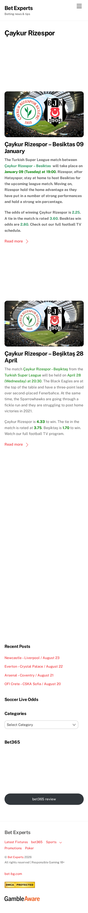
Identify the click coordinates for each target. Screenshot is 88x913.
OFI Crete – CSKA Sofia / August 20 (33, 684)
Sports (51, 842)
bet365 (36, 842)
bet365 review (44, 799)
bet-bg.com (13, 874)
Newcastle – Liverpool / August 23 (32, 658)
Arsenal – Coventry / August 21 (29, 675)
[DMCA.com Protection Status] (20, 887)
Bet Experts (16, 857)
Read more (14, 241)
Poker (29, 848)
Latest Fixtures (16, 842)
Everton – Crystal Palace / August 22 (34, 666)
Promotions (13, 848)
